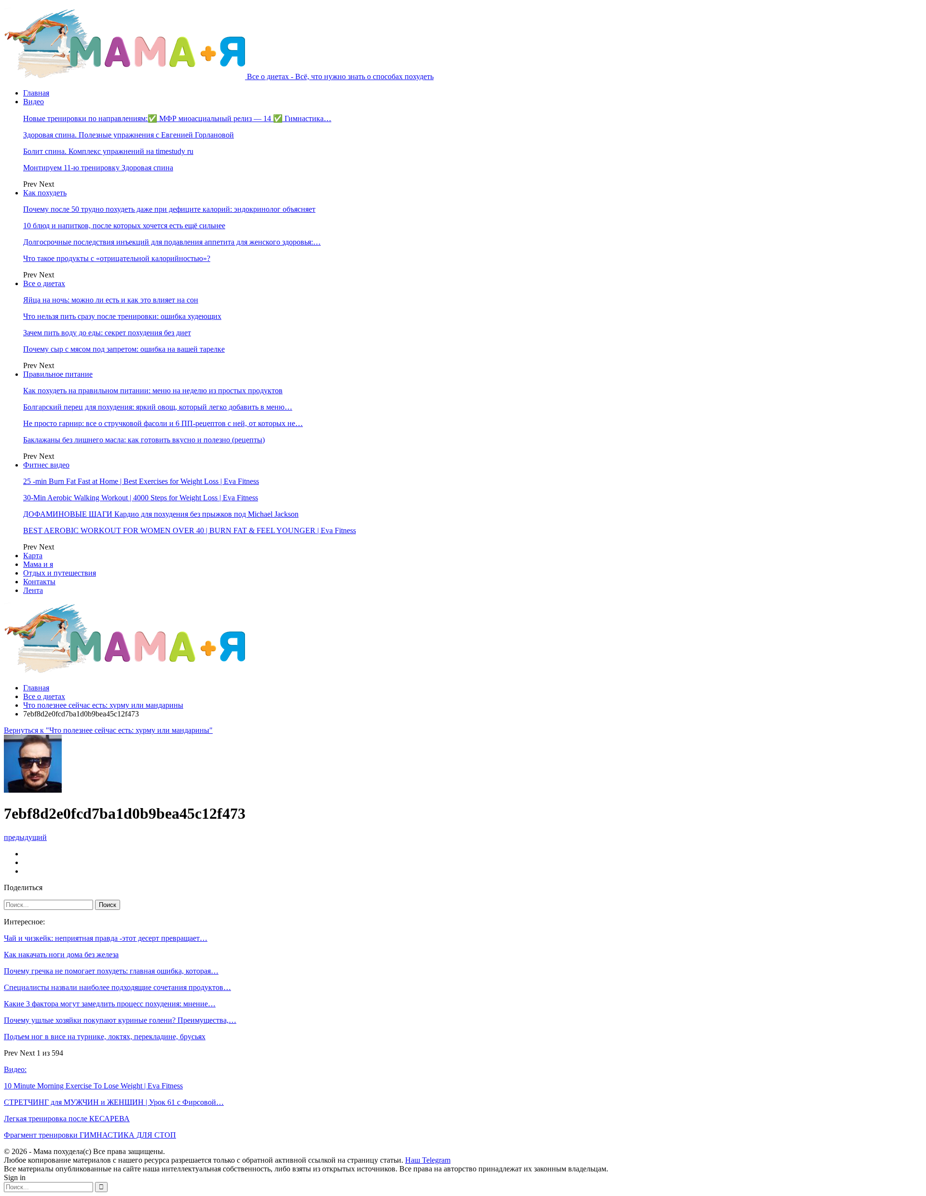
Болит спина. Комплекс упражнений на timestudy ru (108, 151)
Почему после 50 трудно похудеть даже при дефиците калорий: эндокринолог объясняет (169, 209)
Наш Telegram (427, 1160)
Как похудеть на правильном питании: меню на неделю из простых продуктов (153, 390)
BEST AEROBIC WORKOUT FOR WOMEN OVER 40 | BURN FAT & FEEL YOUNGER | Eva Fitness (189, 530)
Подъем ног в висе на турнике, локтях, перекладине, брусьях (104, 1036)
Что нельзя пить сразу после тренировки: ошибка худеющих (122, 316)
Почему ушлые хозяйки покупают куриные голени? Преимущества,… (120, 1020)
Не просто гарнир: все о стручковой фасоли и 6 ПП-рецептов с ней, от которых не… (163, 423)
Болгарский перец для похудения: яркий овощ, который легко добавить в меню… (157, 407)
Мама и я (38, 564)
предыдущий (25, 837)
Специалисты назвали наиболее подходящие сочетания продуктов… (117, 987)
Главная (36, 93)
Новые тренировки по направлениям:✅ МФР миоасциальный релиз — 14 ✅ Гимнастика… (177, 118)
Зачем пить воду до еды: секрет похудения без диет (107, 333)
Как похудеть (45, 193)
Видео (33, 101)
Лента (33, 590)
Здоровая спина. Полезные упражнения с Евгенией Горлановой (128, 135)
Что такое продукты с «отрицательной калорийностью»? (116, 258)
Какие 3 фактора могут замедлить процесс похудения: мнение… (110, 1004)
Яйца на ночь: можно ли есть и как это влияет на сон (110, 300)
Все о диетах (44, 283)
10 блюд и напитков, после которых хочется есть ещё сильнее (124, 225)
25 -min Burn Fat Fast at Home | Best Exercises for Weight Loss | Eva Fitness (141, 481)
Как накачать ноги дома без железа (61, 954)
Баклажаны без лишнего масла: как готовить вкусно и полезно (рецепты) (144, 440)
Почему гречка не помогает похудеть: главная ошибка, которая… (111, 971)
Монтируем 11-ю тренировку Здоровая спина (98, 168)
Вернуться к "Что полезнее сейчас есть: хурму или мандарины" (108, 730)
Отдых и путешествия (59, 573)
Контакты (39, 581)
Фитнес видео (46, 465)
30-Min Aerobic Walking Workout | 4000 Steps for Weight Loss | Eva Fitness (140, 498)
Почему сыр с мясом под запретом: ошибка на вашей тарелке (124, 349)
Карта (32, 555)
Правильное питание (58, 374)
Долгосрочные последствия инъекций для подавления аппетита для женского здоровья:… (172, 242)
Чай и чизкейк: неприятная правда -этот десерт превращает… (105, 938)
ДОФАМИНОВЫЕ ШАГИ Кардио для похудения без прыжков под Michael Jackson (161, 514)
